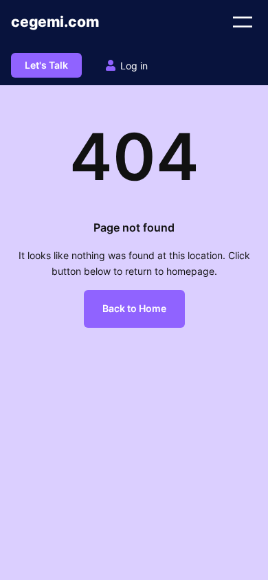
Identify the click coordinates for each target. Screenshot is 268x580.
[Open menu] (242, 22)
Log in (134, 65)
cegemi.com (55, 21)
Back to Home (134, 308)
